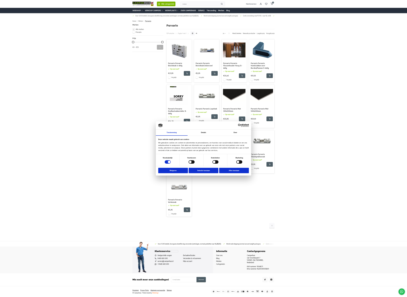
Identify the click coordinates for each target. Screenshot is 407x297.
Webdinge (155, 293)
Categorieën (220, 264)
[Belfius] (233, 291)
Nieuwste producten (249, 33)
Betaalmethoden (189, 255)
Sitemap (169, 290)
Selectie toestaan (203, 170)
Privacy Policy (144, 290)
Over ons (219, 255)
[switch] (192, 162)
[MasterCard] (247, 291)
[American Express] (267, 291)
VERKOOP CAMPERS (153, 10)
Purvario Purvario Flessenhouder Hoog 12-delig (232, 65)
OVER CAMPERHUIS (188, 10)
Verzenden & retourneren (192, 258)
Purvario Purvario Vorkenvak (175, 201)
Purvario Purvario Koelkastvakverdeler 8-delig (177, 111)
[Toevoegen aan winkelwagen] (187, 73)
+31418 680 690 (163, 264)
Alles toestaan (234, 170)
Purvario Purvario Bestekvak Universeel (204, 64)
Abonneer (201, 279)
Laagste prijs (261, 33)
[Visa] (252, 291)
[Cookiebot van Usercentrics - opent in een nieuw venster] (239, 125)
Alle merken (140, 29)
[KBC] (238, 291)
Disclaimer (135, 290)
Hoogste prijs (270, 33)
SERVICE (201, 10)
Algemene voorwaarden (158, 290)
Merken (221, 10)
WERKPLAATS (170, 10)
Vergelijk (173, 77)
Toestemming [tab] (172, 132)
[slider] (133, 42)
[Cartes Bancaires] (272, 291)
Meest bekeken (236, 33)
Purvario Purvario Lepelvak (206, 109)
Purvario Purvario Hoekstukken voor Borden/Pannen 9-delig (260, 65)
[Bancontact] (228, 291)
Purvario (148, 21)
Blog (228, 10)
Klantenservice (251, 4)
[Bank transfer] (223, 291)
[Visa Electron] (257, 291)
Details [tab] (203, 132)
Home (134, 21)
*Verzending (211, 10)
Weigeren (173, 170)
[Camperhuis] (143, 4)
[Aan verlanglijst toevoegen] (188, 42)
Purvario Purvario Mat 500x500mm (259, 110)
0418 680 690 (163, 258)
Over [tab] (235, 132)
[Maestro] (262, 291)
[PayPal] (218, 291)
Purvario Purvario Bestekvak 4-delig (175, 64)
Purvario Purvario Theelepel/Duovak (258, 155)
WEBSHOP (136, 10)
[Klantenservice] (174, 251)
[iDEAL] (213, 291)
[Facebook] (265, 279)
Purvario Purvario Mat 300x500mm (232, 110)
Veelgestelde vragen (165, 255)
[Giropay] (243, 291)
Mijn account (187, 261)
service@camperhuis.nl (165, 261)
